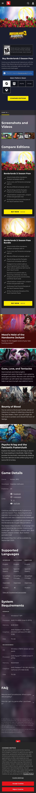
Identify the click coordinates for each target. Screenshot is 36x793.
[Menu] (3, 3)
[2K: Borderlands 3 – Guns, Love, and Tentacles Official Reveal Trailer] (30, 136)
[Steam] (6, 84)
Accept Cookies (18, 783)
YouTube (16, 503)
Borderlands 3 (22, 73)
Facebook (17, 494)
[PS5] (22, 84)
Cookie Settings (18, 778)
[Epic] (14, 84)
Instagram (17, 497)
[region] (18, 767)
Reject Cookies (18, 789)
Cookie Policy (28, 774)
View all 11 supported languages (14, 592)
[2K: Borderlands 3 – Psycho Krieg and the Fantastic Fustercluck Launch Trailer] (7, 136)
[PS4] (29, 84)
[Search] (28, 3)
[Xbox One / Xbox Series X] (6, 90)
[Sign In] (33, 3)
